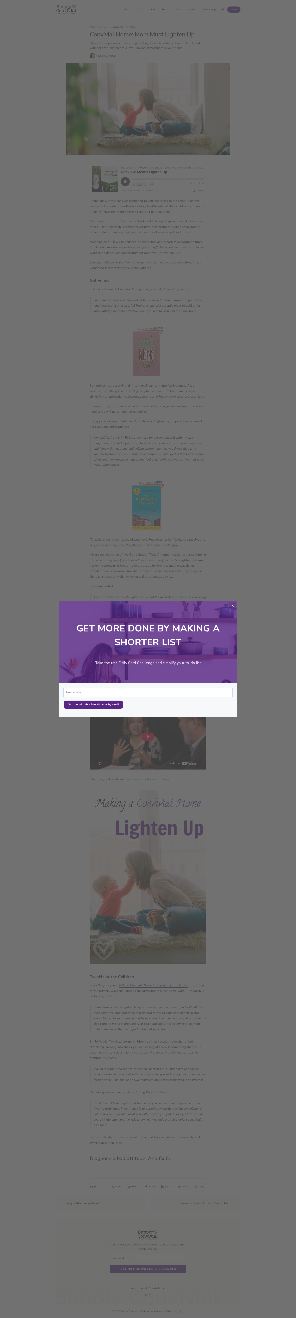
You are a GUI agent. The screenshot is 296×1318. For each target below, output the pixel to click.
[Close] (232, 605)
